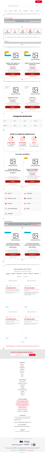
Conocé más (22, 149)
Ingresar (38, 1)
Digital (19, 276)
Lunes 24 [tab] (8, 273)
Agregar (13, 74)
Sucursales (25, 276)
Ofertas (22, 386)
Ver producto (13, 254)
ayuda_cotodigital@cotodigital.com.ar (22, 422)
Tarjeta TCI (22, 393)
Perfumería (22, 371)
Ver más (22, 341)
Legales (22, 391)
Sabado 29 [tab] (36, 273)
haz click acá (31, 450)
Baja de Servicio (22, 407)
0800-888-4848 (17, 419)
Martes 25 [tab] (13, 273)
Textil (22, 374)
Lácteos (22, 364)
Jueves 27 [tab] (25, 273)
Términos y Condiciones (22, 411)
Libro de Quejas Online (22, 401)
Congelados (22, 367)
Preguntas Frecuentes (22, 409)
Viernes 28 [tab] (30, 273)
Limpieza (22, 369)
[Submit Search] (37, 6)
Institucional (22, 381)
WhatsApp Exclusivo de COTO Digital (22, 425)
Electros (22, 372)
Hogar (22, 376)
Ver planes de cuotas (12, 76)
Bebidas (22, 366)
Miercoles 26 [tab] (19, 273)
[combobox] (21, 6)
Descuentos (22, 384)
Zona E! (22, 394)
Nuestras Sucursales (22, 389)
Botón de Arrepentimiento (22, 404)
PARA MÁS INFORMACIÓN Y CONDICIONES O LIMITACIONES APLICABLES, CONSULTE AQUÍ (22, 346)
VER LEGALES (27, 21)
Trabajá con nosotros (22, 383)
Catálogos (22, 388)
